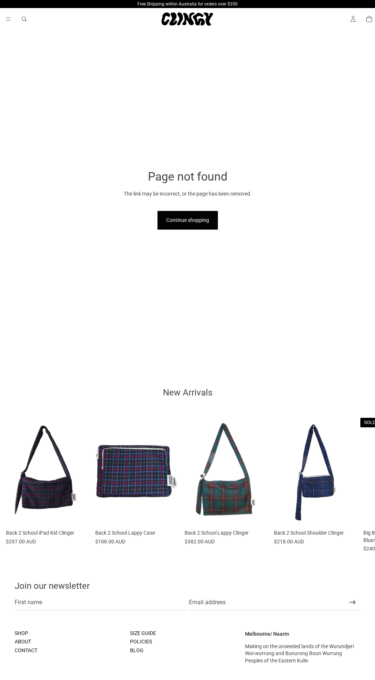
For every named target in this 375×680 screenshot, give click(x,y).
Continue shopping (187, 220)
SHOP (21, 633)
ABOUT (23, 641)
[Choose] (78, 515)
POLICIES (141, 641)
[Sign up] (352, 602)
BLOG (137, 650)
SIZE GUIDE (143, 633)
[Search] (24, 19)
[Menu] (8, 19)
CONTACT (26, 650)
